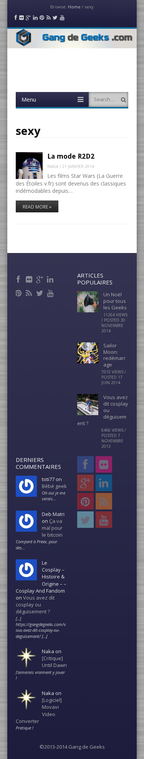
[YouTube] (51, 292)
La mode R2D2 (70, 156)
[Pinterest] (19, 292)
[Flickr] (29, 278)
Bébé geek (54, 486)
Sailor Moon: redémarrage (114, 355)
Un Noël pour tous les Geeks (115, 301)
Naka (52, 166)
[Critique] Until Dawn (54, 662)
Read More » (37, 207)
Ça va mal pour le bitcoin (52, 528)
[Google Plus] (40, 278)
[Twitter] (40, 292)
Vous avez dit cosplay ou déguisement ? (35, 604)
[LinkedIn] (51, 278)
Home (74, 7)
